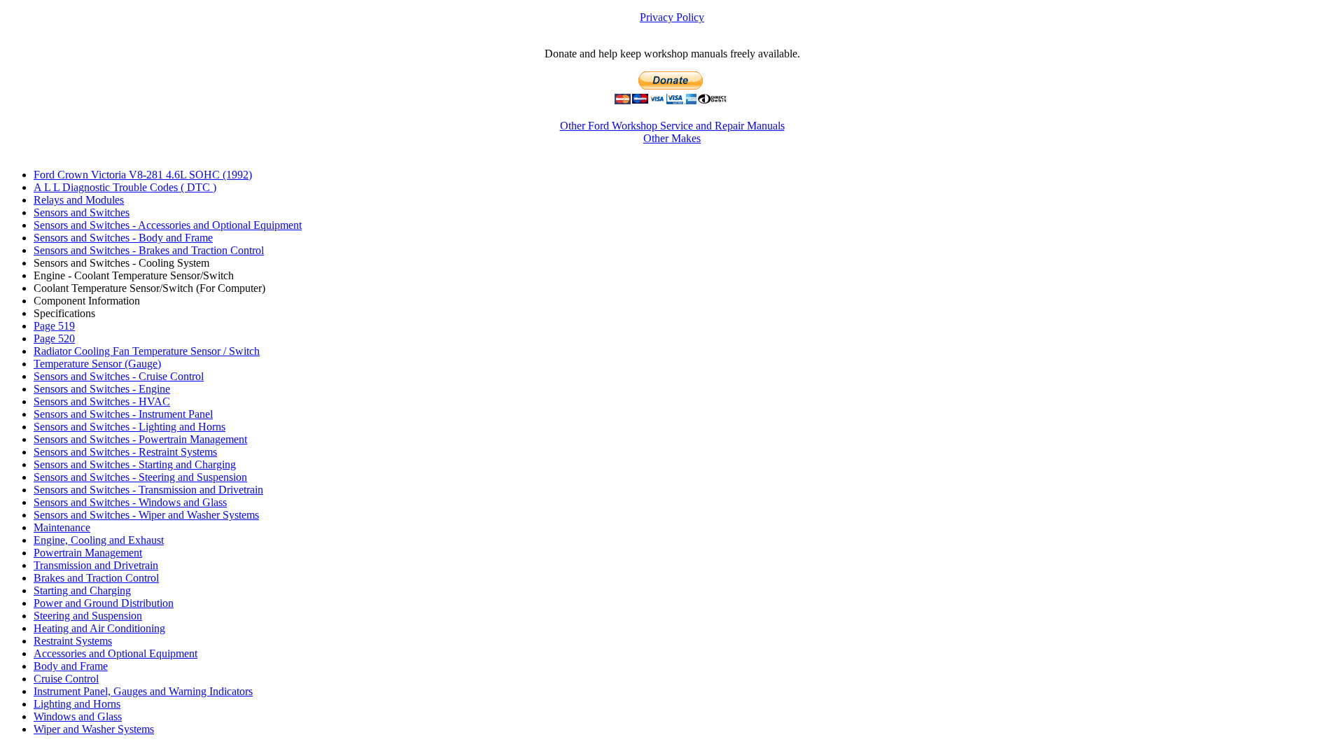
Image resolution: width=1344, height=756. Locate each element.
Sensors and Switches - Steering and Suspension (140, 477)
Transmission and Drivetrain (96, 565)
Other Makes (672, 138)
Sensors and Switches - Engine (102, 389)
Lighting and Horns (77, 704)
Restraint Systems (73, 641)
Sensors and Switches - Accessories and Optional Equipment (168, 225)
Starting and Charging (82, 590)
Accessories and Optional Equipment (115, 653)
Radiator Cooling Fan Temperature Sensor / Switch (147, 351)
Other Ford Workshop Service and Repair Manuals (672, 126)
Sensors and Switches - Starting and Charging (135, 464)
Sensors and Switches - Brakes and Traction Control (149, 250)
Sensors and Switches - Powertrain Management (140, 439)
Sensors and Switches (82, 212)
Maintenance (62, 527)
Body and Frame (71, 666)
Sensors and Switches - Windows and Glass (130, 502)
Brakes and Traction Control (96, 578)
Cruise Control (66, 679)
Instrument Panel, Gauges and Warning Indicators (143, 691)
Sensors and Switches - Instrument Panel (123, 414)
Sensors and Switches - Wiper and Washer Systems (146, 515)
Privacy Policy (672, 17)
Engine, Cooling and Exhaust (99, 540)
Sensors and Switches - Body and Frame (123, 238)
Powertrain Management (88, 553)
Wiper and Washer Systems (94, 729)
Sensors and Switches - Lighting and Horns (129, 427)
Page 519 (54, 326)
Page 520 (54, 338)
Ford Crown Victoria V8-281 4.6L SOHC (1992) (143, 175)
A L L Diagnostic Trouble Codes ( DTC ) (125, 187)
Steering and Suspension (88, 616)
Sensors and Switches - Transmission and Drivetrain (148, 490)
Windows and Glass (78, 716)
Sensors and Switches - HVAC (102, 401)
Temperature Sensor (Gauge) (97, 364)
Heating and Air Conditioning (99, 628)
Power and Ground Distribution (104, 603)
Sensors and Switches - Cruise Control (119, 376)
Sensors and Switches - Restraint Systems (125, 452)
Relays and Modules (79, 200)
